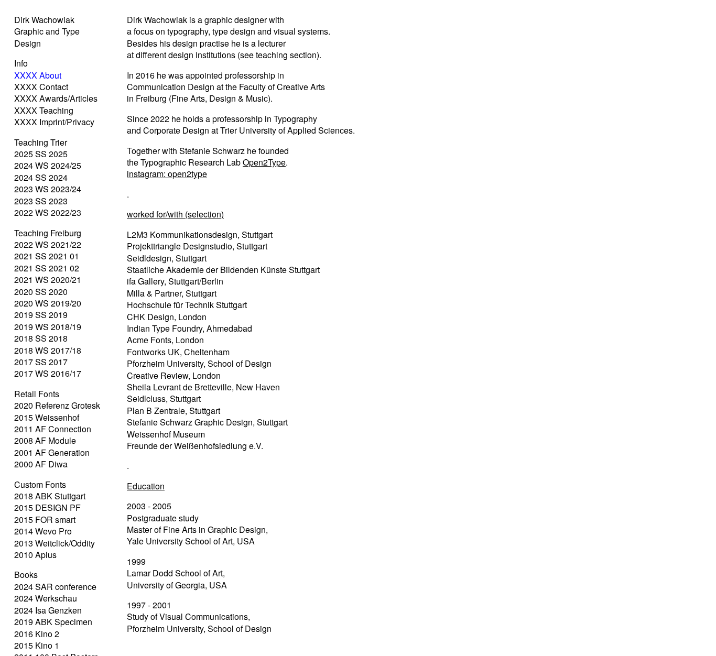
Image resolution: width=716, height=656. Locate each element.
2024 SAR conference (55, 587)
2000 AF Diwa (41, 464)
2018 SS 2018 (41, 338)
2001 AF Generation (52, 452)
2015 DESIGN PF (47, 507)
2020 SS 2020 (41, 292)
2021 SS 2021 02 (46, 268)
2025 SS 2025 (41, 154)
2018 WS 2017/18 (47, 350)
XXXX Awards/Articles (55, 98)
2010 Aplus (35, 555)
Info (21, 63)
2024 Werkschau (45, 598)
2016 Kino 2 (36, 634)
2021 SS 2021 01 (46, 256)
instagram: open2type (167, 174)
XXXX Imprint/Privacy (54, 122)
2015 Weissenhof (46, 417)
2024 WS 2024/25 (47, 165)
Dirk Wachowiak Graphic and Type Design (47, 31)
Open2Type (264, 162)
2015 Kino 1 (36, 645)
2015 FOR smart (44, 519)
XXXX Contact (41, 87)
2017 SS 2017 (41, 362)
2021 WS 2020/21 (47, 280)
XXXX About (37, 75)
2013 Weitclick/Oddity (54, 543)
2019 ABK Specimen (53, 622)
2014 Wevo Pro (43, 531)
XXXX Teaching (43, 110)
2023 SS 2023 (41, 201)
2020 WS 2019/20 (47, 303)
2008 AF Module (45, 440)
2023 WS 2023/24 (47, 189)
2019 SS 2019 (41, 315)
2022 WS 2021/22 (47, 244)
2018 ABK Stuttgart (49, 496)
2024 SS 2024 (41, 177)
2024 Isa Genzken (48, 610)
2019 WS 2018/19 (47, 327)
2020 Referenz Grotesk (57, 405)
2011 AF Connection (52, 429)
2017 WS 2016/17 (47, 373)
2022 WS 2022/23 (47, 212)
